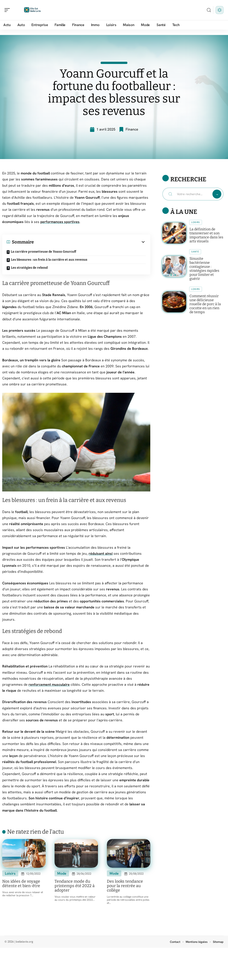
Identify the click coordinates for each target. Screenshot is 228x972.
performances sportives (59, 221)
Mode (61, 873)
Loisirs (10, 873)
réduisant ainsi (101, 553)
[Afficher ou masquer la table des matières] (90, 242)
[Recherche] (209, 10)
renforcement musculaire (49, 684)
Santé (195, 251)
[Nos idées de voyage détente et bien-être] (24, 853)
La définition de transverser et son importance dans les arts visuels (206, 235)
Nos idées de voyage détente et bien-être (21, 883)
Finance (132, 129)
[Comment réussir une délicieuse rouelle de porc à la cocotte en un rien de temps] (174, 301)
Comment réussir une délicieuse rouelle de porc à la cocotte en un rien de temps (205, 304)
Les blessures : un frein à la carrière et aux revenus (49, 260)
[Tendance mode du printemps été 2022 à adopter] (76, 853)
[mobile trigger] (8, 10)
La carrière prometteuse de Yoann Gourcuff (43, 252)
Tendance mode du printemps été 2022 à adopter (75, 886)
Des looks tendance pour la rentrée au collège (125, 886)
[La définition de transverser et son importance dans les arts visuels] (174, 233)
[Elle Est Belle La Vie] (32, 10)
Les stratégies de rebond (29, 268)
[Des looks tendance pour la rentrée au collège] (128, 853)
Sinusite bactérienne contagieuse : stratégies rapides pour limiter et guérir (204, 268)
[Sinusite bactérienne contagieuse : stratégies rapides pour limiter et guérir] (174, 266)
